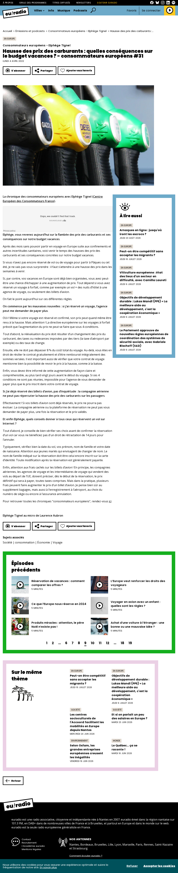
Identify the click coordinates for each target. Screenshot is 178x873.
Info (51, 10)
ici (110, 501)
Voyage (57, 542)
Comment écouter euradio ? (85, 855)
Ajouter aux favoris (79, 70)
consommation (24, 542)
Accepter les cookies (159, 866)
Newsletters (83, 2)
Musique (64, 10)
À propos (8, 2)
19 (130, 643)
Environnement (79, 740)
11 (100, 643)
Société (7, 542)
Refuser (132, 866)
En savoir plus (48, 867)
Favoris (131, 11)
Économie (43, 542)
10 (92, 643)
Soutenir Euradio (107, 2)
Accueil (7, 31)
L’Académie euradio (33, 846)
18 (122, 643)
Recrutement (29, 842)
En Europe (9, 38)
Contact (26, 839)
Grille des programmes (32, 2)
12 (107, 643)
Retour (16, 781)
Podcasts (80, 10)
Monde (116, 740)
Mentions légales (31, 849)
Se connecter (151, 10)
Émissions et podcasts (30, 31)
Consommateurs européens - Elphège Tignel (77, 31)
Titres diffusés (61, 2)
